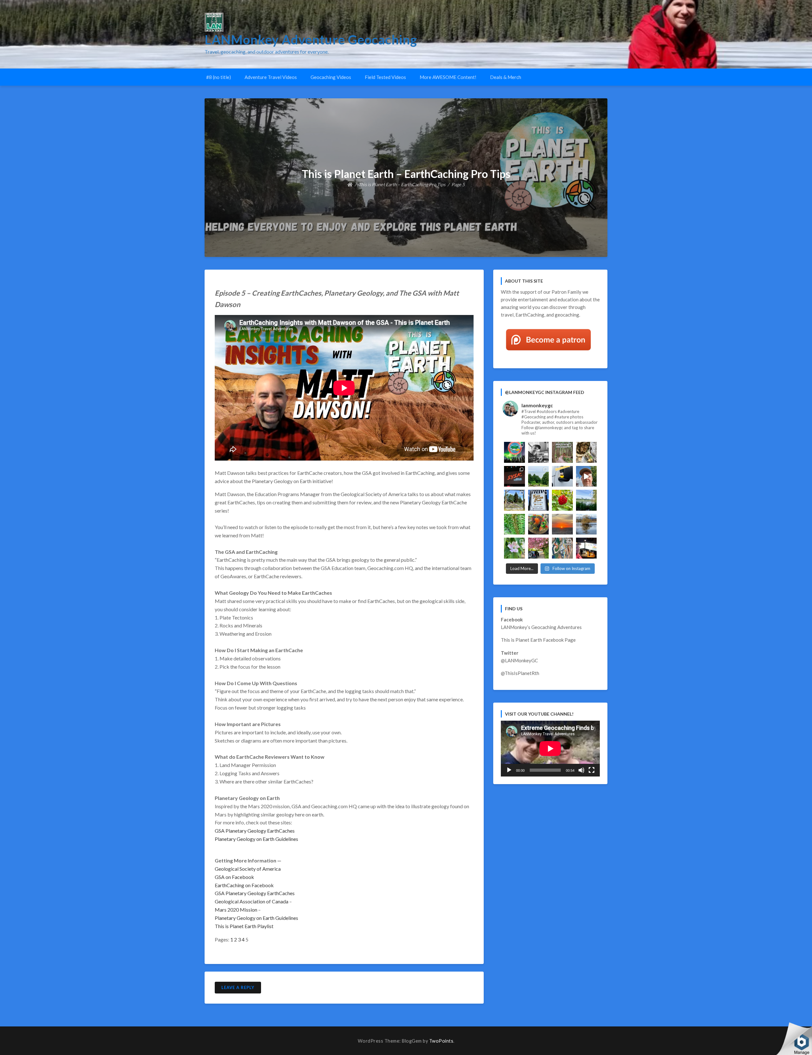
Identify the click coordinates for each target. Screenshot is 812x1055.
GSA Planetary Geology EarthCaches (255, 831)
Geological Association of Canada (251, 901)
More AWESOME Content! (448, 77)
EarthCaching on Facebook (244, 885)
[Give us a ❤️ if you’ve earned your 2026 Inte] (514, 452)
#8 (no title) (218, 77)
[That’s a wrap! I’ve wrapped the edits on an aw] (538, 452)
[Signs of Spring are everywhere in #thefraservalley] (514, 548)
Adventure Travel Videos (271, 77)
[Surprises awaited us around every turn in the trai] (586, 500)
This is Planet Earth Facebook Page (538, 640)
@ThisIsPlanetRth (520, 673)
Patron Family (566, 292)
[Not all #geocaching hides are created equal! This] (562, 452)
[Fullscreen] (591, 770)
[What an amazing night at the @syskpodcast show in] (514, 476)
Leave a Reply (237, 987)
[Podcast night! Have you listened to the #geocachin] (586, 548)
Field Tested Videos (385, 77)
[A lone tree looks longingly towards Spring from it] (586, 524)
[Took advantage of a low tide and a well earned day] (538, 476)
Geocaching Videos (331, 77)
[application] (550, 749)
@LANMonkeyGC (519, 660)
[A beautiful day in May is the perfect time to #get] (514, 500)
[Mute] (581, 770)
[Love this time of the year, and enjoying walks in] (514, 524)
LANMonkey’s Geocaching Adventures (541, 627)
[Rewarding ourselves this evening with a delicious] (538, 524)
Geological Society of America (248, 869)
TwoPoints (441, 1041)
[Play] (509, 770)
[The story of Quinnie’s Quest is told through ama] (586, 452)
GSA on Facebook (234, 877)
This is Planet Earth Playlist (244, 926)
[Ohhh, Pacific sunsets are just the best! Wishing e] (562, 524)
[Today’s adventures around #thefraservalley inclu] (538, 500)
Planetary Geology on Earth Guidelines (256, 839)
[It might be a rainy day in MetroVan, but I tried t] (562, 476)
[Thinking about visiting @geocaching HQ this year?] (586, 476)
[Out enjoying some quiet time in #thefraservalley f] (562, 500)
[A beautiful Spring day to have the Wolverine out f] (538, 548)
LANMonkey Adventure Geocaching (311, 39)
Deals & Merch (505, 77)
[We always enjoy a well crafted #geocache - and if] (562, 548)
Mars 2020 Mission (236, 910)
